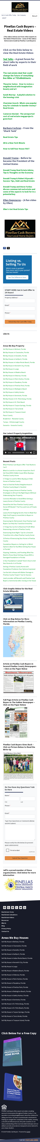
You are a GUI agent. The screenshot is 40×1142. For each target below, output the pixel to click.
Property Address (11, 297)
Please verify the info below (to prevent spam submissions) (19, 844)
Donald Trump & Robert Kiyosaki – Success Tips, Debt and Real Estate (19, 179)
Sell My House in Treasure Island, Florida (16, 1020)
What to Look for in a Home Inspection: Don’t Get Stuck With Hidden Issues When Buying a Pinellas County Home (19, 473)
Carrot (28, 1132)
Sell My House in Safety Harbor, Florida (15, 995)
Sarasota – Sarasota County (12, 425)
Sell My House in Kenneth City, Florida (16, 366)
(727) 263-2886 (31, 1140)
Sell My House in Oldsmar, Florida (14, 376)
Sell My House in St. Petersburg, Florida (15, 1004)
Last (22, 802)
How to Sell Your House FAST (16, 148)
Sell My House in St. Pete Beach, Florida (15, 1008)
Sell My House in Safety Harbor (13, 392)
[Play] (6, 453)
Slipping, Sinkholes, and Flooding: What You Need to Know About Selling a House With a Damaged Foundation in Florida (18, 555)
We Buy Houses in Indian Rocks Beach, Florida (19, 362)
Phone (7, 313)
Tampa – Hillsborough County (13, 422)
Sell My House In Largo (11, 369)
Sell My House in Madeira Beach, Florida (15, 971)
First (6, 802)
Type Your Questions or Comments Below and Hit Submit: (19, 822)
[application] (20, 445)
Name (7, 795)
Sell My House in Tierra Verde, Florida (14, 1016)
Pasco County (8, 415)
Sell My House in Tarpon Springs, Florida (17, 405)
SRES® (4, 18)
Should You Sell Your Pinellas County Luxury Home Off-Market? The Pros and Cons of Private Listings (20, 507)
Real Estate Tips (10, 137)
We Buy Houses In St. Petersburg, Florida (17, 399)
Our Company (21, 15)
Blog (3, 926)
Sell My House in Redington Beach (15, 389)
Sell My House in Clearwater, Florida (14, 946)
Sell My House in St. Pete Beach (14, 402)
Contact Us (5, 931)
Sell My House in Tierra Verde (13, 409)
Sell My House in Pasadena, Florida (15, 382)
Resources (5, 920)
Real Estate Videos (8, 918)
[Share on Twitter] (8, 248)
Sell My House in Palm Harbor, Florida (16, 379)
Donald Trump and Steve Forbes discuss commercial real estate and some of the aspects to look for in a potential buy (19, 190)
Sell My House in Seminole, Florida (15, 395)
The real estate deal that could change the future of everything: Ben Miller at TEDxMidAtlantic (18, 75)
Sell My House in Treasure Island (14, 412)
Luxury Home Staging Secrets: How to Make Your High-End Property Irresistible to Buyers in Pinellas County (20, 515)
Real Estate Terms (8, 912)
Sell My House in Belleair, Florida (14, 349)
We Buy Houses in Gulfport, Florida (15, 359)
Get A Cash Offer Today (9, 15)
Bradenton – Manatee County (13, 419)
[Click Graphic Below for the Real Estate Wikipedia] (13, 603)
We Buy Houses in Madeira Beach (14, 372)
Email (7, 305)
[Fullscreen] (34, 453)
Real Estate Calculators (9, 915)
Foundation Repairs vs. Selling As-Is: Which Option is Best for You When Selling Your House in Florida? (19, 546)
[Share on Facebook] (4, 248)
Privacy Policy (6, 929)
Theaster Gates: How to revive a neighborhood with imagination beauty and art (18, 87)
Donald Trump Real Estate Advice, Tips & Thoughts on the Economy (18, 171)
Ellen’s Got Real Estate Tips (15, 209)
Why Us (4, 923)
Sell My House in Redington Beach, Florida (16, 991)
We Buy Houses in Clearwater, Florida (16, 352)
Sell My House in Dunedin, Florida (13, 950)
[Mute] (31, 453)
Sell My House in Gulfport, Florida (13, 954)
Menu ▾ (34, 16)
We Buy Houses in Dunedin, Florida (15, 356)
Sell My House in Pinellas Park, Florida (16, 385)
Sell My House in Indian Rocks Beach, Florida (17, 958)
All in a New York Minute (14, 143)
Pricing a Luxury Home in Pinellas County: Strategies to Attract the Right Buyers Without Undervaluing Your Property (19, 493)
